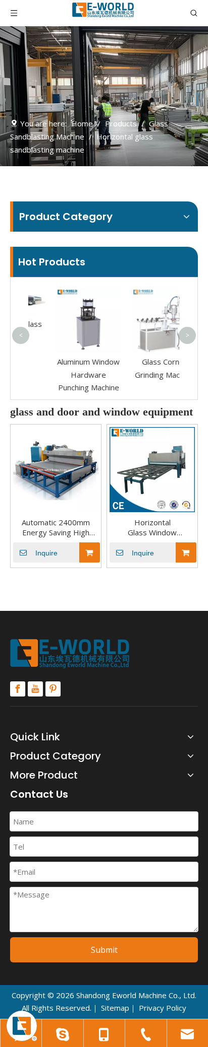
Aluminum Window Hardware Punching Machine (68, 374)
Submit (104, 949)
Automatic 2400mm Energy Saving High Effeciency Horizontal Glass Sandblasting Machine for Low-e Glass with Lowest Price (56, 527)
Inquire (46, 553)
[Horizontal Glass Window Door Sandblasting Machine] (152, 469)
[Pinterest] (53, 688)
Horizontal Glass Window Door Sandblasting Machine (152, 527)
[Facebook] (17, 688)
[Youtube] (35, 688)
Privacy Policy (162, 1008)
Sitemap (115, 1008)
